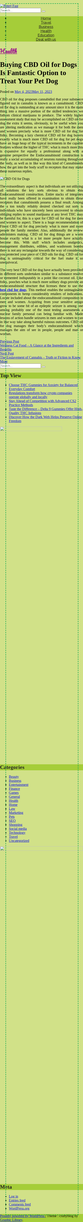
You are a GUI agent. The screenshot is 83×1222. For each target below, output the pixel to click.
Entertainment (18, 785)
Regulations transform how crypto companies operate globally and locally (40, 395)
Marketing (16, 813)
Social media (18, 829)
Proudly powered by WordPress (22, 1216)
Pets (12, 817)
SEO (12, 821)
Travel (46, 22)
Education (46, 35)
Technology (17, 833)
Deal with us (46, 39)
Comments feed (20, 1204)
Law (12, 809)
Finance (14, 789)
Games (14, 793)
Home (46, 18)
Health (46, 31)
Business (46, 27)
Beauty (14, 777)
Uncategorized (19, 841)
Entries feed (17, 1200)
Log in (13, 1196)
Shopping (15, 825)
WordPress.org (19, 1208)
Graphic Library (11, 1220)
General (14, 797)
